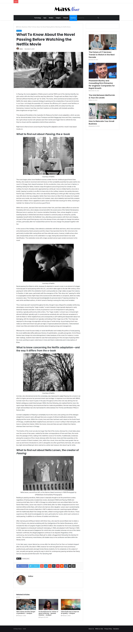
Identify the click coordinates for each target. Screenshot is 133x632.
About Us (91, 628)
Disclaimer (116, 628)
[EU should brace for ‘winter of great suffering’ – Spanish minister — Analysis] (48, 604)
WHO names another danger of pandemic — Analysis (25, 612)
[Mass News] (66, 9)
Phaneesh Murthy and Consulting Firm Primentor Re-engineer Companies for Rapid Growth (102, 84)
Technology (37, 17)
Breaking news (25, 558)
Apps (44, 17)
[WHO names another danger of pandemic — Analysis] (26, 604)
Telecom (65, 17)
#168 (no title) (99, 628)
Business (73, 17)
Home (19, 27)
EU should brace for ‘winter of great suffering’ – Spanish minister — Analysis (48, 613)
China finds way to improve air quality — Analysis (70, 612)
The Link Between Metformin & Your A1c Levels (102, 96)
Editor (21, 49)
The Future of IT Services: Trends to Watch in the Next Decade (102, 54)
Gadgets (58, 17)
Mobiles (51, 17)
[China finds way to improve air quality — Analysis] (70, 604)
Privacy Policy (108, 628)
